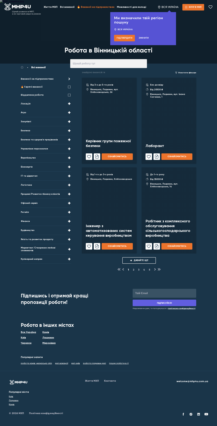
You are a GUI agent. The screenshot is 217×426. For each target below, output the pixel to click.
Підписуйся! (164, 303)
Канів (45, 332)
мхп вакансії (61, 363)
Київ (23, 338)
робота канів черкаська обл (36, 363)
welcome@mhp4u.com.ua (192, 381)
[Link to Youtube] (206, 414)
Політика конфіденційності (46, 413)
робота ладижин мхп (94, 363)
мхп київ (75, 363)
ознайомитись (117, 156)
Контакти (110, 381)
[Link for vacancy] (109, 121)
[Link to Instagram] (191, 414)
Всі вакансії (67, 7)
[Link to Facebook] (183, 414)
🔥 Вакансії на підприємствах (95, 7)
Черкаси (26, 343)
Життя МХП (51, 7)
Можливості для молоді (131, 7)
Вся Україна (28, 332)
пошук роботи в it (119, 363)
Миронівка (49, 343)
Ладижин (48, 338)
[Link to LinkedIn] (198, 414)
